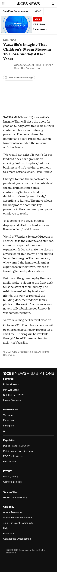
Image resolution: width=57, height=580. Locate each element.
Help (5, 528)
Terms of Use (10, 492)
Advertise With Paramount (17, 517)
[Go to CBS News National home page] (28, 3)
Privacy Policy (10, 476)
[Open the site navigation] (10, 3)
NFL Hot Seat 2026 (13, 395)
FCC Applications (12, 456)
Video (38, 11)
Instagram (8, 425)
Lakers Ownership (13, 400)
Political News (11, 384)
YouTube (8, 415)
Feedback (8, 533)
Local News (9, 40)
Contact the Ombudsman (17, 539)
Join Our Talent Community (18, 523)
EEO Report (9, 461)
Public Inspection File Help (18, 451)
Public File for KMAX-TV (16, 446)
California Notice (12, 482)
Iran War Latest (11, 390)
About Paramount (12, 512)
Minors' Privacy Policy (15, 497)
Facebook (8, 420)
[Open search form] (53, 3)
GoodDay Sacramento (15, 11)
